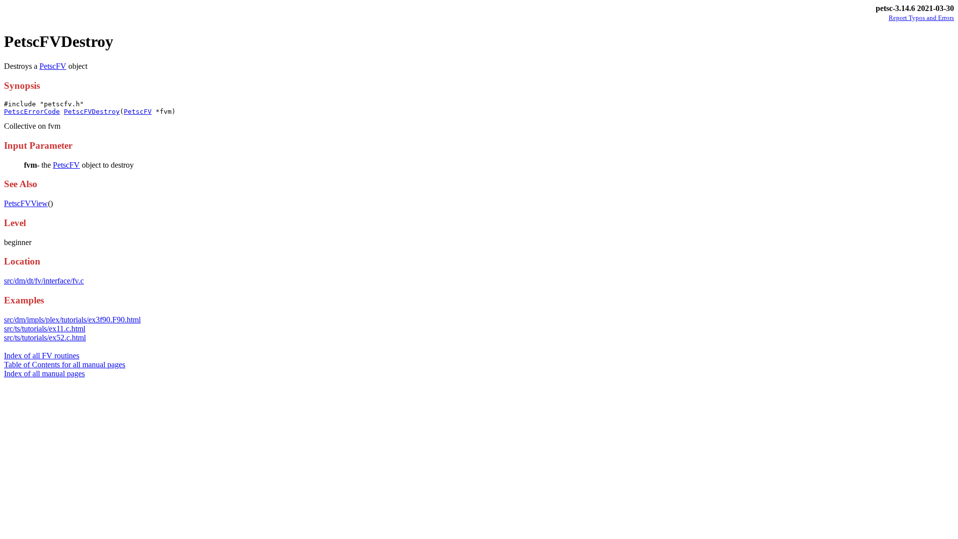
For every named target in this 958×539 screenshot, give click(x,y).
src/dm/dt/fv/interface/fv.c (44, 280)
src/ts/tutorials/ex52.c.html (45, 337)
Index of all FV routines (41, 355)
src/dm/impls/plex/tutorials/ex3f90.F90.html (72, 319)
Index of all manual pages (44, 373)
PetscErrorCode (32, 111)
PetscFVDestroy (92, 111)
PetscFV (52, 66)
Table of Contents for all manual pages (64, 364)
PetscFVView (26, 203)
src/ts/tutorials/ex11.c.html (44, 328)
